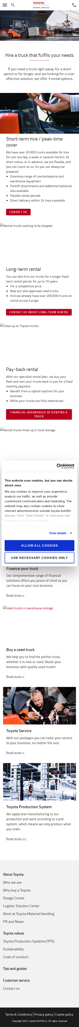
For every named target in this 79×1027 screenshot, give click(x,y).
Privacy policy (43, 1014)
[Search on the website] (13, 5)
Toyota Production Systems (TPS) (28, 941)
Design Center (14, 898)
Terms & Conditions (18, 1014)
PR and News (13, 921)
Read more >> (16, 839)
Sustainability (13, 949)
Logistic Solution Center (21, 905)
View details (57, 533)
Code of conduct (15, 956)
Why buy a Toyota (16, 890)
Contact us (18, 212)
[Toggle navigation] (5, 5)
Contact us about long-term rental (38, 312)
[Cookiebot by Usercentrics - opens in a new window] (56, 466)
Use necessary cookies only (39, 557)
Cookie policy (64, 1014)
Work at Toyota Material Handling (28, 913)
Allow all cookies (39, 545)
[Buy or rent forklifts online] (41, 5)
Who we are (12, 882)
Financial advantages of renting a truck (38, 414)
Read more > (15, 595)
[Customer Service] (74, 5)
